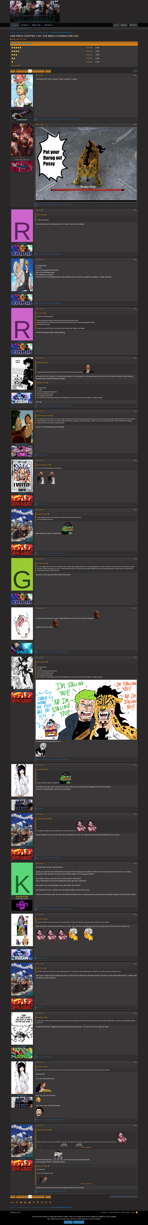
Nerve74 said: (41, 563)
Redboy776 (22, 798)
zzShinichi (22, 641)
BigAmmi (22, 493)
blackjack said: (41, 383)
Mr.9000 (22, 543)
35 (33, 71)
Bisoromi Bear (22, 444)
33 (26, 71)
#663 (135, 210)
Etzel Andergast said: (43, 416)
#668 (135, 460)
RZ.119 (22, 391)
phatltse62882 (22, 947)
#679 (135, 1062)
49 (43, 71)
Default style (16, 1212)
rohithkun (22, 243)
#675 (135, 863)
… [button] (20, 71)
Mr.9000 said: (41, 362)
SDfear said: (41, 215)
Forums (15, 25)
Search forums (23, 29)
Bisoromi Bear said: (43, 465)
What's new (36, 25)
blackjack (22, 293)
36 (36, 71)
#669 (135, 510)
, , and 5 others (53, 652)
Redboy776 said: (42, 514)
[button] (29, 25)
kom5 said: (40, 313)
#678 (135, 1013)
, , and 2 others (58, 119)
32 (23, 71)
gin (22, 592)
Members (48, 25)
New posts (13, 29)
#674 (135, 814)
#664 (135, 259)
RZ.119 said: (41, 968)
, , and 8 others (49, 303)
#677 (135, 964)
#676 (135, 914)
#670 (135, 559)
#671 (135, 608)
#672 (135, 657)
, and (55, 205)
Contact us (104, 1212)
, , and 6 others (53, 759)
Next (47, 71)
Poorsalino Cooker (22, 690)
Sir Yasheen (22, 1046)
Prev (13, 71)
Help (132, 1212)
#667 (135, 411)
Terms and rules (114, 1212)
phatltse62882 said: (43, 819)
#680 (135, 1125)
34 (30, 71)
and (49, 858)
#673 (135, 765)
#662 (135, 124)
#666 (135, 358)
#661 (135, 75)
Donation (24, 25)
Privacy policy (125, 1212)
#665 (135, 309)
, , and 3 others (49, 254)
